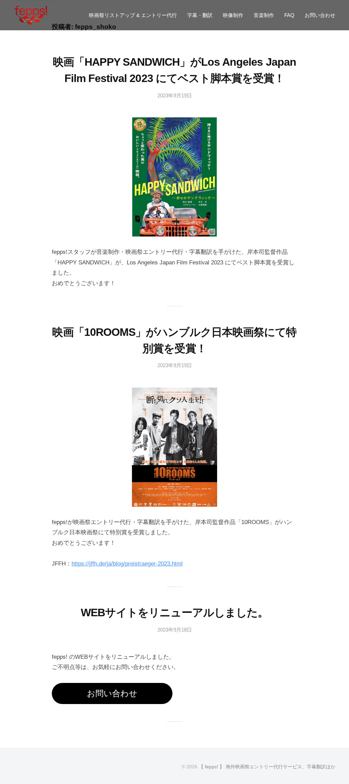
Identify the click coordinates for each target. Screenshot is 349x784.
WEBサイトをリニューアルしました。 (174, 612)
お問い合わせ (320, 15)
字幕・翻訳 (200, 15)
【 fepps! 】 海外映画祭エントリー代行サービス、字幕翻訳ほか (267, 766)
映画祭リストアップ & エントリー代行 (133, 15)
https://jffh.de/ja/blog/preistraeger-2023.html (127, 563)
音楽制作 (264, 15)
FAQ (289, 15)
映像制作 (233, 15)
